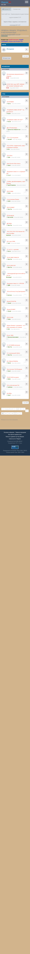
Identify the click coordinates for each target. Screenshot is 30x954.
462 (6, 413)
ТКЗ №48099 (10, 102)
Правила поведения (20, 432)
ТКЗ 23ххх (9, 155)
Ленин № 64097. (11, 309)
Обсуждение (10, 49)
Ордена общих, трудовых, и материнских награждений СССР (14, 32)
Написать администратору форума (15, 436)
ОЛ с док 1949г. (10, 241)
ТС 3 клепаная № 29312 (13, 353)
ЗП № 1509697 (10, 207)
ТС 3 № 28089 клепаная (13, 345)
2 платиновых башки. (12, 199)
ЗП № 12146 (9, 317)
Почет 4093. (10, 335)
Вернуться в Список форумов (10, 419)
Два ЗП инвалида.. (12, 127)
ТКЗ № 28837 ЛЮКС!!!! (12, 257)
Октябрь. (9, 393)
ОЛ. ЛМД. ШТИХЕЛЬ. (12, 361)
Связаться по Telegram (15, 439)
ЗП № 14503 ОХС (11, 265)
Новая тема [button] (7, 58)
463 (9, 413)
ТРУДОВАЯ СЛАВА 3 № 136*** (14, 119)
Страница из (9, 409)
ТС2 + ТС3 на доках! (12, 137)
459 (23, 409)
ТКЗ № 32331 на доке (12, 377)
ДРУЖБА (9, 223)
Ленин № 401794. (11, 301)
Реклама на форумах (9, 432)
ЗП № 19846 (9, 191)
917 (18, 413)
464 (12, 413)
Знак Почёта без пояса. (13, 163)
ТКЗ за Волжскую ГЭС (12, 385)
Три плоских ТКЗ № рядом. (14, 369)
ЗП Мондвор (10, 215)
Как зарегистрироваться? (15, 434)
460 (27, 410)
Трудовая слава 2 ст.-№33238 (15, 283)
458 (20, 409)
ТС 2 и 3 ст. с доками (12, 249)
